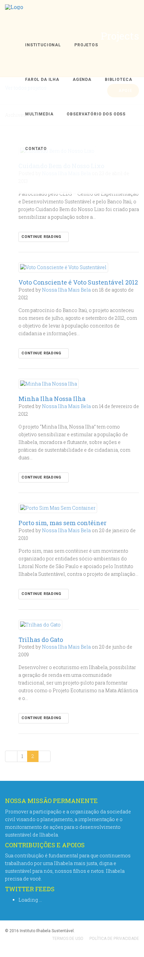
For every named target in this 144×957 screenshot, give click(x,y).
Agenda (82, 79)
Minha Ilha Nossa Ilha (51, 399)
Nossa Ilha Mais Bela (66, 290)
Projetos (86, 45)
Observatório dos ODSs (96, 114)
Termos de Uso (67, 938)
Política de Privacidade (114, 938)
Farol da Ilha (42, 79)
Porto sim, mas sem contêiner (62, 523)
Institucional (43, 45)
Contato (36, 148)
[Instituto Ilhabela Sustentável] (14, 14)
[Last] (44, 756)
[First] (11, 756)
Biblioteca (118, 79)
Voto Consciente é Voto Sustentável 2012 (78, 282)
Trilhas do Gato (40, 640)
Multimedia (39, 114)
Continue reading (41, 237)
